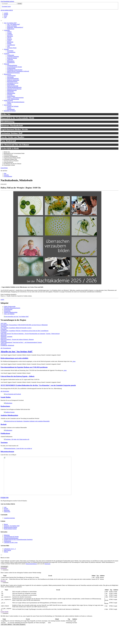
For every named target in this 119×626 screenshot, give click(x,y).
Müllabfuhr (7, 535)
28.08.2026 (3, 335)
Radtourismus (5, 406)
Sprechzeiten (7, 311)
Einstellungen (4, 566)
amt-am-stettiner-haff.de (7, 10)
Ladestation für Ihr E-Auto (10, 542)
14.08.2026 (3, 326)
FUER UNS (4, 497)
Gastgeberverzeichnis (9, 518)
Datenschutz (7, 511)
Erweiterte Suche (6, 6)
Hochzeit (3, 424)
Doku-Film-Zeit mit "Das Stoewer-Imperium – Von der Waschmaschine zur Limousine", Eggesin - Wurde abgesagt (30, 333)
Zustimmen (5, 570)
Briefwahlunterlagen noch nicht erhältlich (14, 358)
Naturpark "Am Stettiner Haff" (12, 525)
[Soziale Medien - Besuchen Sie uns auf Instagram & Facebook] (12, 394)
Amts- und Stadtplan (9, 313)
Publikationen (5, 433)
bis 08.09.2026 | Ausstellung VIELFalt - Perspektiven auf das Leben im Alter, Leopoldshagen (24, 330)
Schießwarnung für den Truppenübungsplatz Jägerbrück (18, 539)
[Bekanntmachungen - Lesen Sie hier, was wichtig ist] (18, 448)
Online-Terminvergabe (9, 306)
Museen (6, 524)
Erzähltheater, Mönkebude (7, 345)
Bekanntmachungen (7, 451)
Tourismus (4, 442)
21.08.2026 (3, 329)
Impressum (6, 510)
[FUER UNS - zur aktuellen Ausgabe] (37, 494)
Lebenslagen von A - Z (10, 548)
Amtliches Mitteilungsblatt (10, 312)
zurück (2, 299)
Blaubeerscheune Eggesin (10, 527)
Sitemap (6, 551)
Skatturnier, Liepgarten (6, 336)
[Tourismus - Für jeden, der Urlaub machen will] (16, 439)
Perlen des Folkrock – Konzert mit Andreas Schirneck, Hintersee (17, 339)
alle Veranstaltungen (6, 348)
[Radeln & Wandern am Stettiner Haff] (8, 403)
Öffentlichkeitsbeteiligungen (11, 538)
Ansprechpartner (8, 309)
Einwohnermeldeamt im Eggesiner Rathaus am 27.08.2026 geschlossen (24, 367)
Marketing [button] (3, 581)
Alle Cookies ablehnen (6, 624)
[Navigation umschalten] (1, 20)
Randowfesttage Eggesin (10, 528)
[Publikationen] (8, 430)
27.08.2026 (3, 332)
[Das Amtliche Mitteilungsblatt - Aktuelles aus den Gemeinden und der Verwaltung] (9, 412)
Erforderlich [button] (4, 568)
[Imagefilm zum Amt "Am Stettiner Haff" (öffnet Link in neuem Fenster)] (16, 316)
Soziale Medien (6, 397)
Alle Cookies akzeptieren (19, 624)
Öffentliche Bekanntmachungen (12, 308)
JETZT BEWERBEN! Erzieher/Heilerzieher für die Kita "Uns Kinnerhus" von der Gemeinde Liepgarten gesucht (38, 385)
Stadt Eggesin (7, 550)
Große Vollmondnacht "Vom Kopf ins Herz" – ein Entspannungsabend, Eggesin (21, 342)
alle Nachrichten (5, 391)
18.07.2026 (3, 323)
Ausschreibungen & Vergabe (11, 536)
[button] (2, 168)
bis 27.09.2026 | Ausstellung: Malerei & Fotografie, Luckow (16, 327)
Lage (5, 507)
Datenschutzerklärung (31, 563)
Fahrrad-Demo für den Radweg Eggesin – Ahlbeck (17, 376)
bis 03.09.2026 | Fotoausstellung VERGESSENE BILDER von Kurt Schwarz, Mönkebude (24, 325)
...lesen (73, 361)
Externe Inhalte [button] (4, 611)
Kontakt (6, 508)
